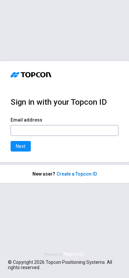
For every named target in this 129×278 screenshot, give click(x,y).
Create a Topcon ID (77, 174)
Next (20, 146)
